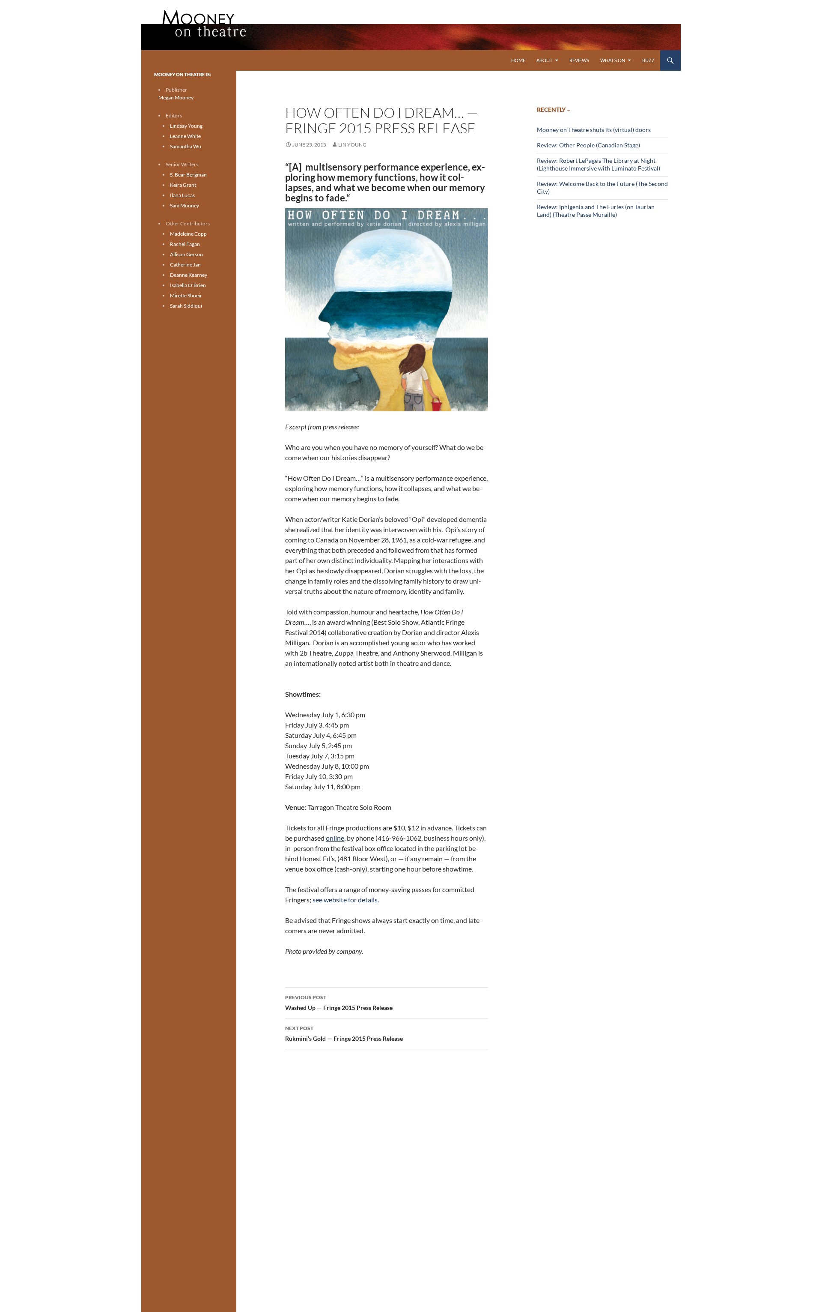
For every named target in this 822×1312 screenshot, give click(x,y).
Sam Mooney (184, 205)
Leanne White (185, 136)
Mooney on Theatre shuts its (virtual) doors (594, 129)
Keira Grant (183, 185)
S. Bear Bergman (188, 174)
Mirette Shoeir (186, 295)
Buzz (648, 60)
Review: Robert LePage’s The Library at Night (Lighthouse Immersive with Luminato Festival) (598, 164)
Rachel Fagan (185, 244)
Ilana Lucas (182, 195)
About (544, 60)
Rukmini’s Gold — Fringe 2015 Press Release (344, 1033)
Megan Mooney (176, 97)
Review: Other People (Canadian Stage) (588, 145)
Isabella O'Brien (188, 285)
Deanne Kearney (188, 275)
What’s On (612, 60)
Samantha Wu (185, 146)
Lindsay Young (186, 126)
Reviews (579, 60)
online (335, 838)
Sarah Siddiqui (186, 306)
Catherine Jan (185, 264)
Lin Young (352, 144)
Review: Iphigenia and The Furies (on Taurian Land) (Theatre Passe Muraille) (596, 210)
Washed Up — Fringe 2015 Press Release (339, 1002)
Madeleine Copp (188, 234)
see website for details (345, 900)
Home (518, 60)
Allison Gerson (186, 254)
